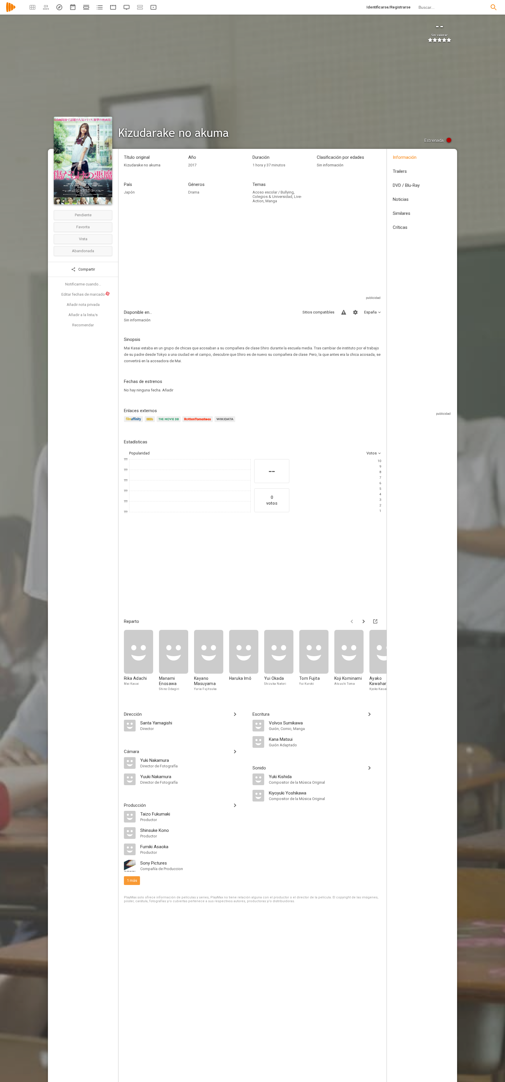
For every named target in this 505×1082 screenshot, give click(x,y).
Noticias (401, 199)
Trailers (400, 171)
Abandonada (83, 251)
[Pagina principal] (11, 11)
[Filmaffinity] (134, 422)
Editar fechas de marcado (85, 294)
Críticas (400, 227)
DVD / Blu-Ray (406, 185)
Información (404, 157)
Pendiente (83, 215)
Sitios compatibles (318, 312)
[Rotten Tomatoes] (198, 422)
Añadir (167, 390)
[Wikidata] (226, 422)
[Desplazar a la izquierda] (352, 621)
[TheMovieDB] (169, 422)
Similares (401, 213)
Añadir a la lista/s (83, 315)
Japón (129, 192)
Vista (83, 239)
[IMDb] (151, 422)
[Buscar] (493, 7)
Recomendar (83, 325)
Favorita (83, 227)
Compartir (86, 269)
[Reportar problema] (344, 312)
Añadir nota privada (83, 304)
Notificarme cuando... (83, 284)
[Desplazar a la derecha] (363, 621)
